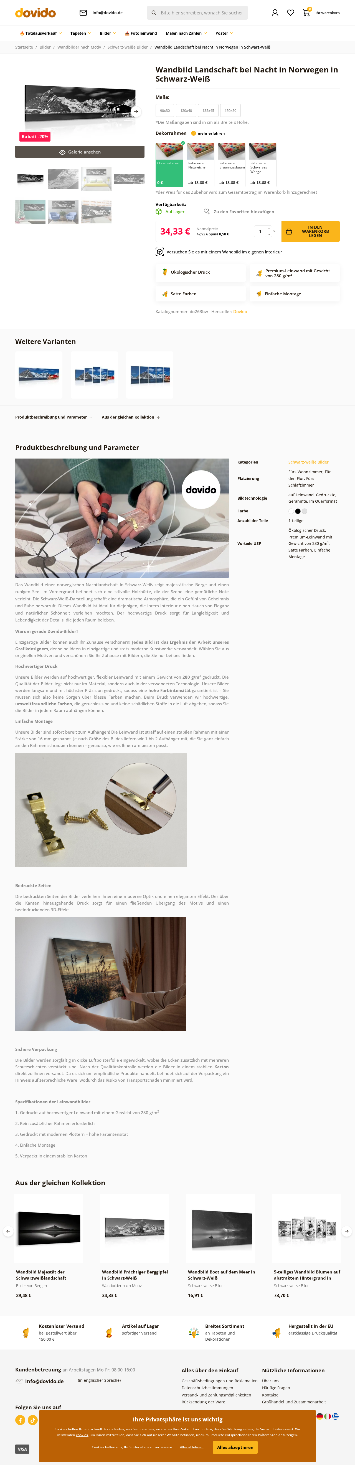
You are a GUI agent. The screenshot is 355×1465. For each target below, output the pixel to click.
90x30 (165, 110)
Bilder (45, 47)
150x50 (230, 110)
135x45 (208, 110)
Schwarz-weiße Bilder (128, 47)
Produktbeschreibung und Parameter (51, 417)
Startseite (24, 47)
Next (136, 111)
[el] (335, 1416)
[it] (328, 1416)
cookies (82, 1435)
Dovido (240, 311)
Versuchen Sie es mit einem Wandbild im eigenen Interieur (224, 252)
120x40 (186, 110)
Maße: (163, 97)
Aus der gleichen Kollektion (128, 417)
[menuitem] (40, 33)
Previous (8, 1231)
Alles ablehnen (192, 1447)
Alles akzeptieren (235, 1447)
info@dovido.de (44, 1381)
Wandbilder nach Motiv (79, 47)
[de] (320, 1416)
